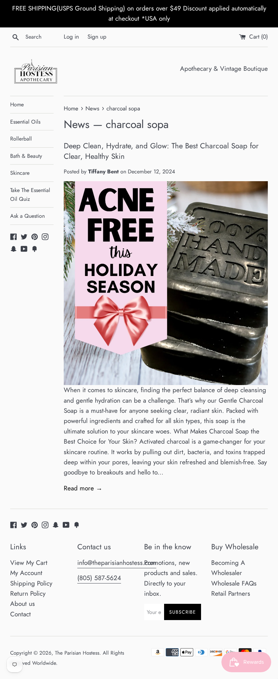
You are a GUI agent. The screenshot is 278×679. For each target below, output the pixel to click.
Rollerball (21, 139)
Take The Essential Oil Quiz (30, 194)
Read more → (83, 488)
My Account (26, 572)
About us (22, 603)
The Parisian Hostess (77, 653)
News (77, 124)
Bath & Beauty (26, 156)
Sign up (96, 37)
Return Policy (27, 593)
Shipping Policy (31, 583)
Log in (71, 37)
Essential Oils (25, 122)
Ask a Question (27, 216)
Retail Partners (230, 593)
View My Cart (28, 562)
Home (17, 104)
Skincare (19, 173)
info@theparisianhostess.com (116, 562)
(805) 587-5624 (99, 577)
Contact (20, 614)
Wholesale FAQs (234, 583)
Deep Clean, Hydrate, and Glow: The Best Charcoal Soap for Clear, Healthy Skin (161, 151)
